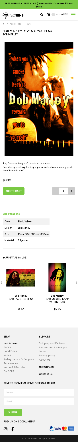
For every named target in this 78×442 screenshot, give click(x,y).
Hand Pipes (10, 351)
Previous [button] (3, 282)
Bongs (7, 347)
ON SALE (9, 371)
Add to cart (14, 191)
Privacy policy (47, 355)
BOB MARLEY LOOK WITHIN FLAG (57, 301)
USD (60, 14)
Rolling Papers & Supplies (19, 359)
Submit (12, 412)
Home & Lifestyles (14, 367)
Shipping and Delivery (52, 343)
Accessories (15, 24)
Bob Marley (10, 34)
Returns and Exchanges (53, 347)
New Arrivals (11, 343)
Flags (28, 24)
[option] (39, 99)
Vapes (7, 355)
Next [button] (75, 282)
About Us (44, 359)
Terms (42, 351)
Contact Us (46, 373)
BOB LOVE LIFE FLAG (21, 299)
